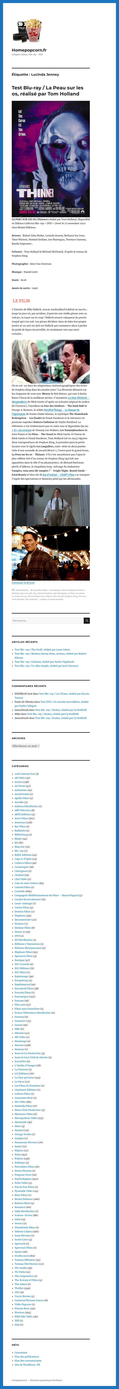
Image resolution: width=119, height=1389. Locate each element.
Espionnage (21, 976)
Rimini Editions (69, 590)
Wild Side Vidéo (24, 1316)
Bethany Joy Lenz (20, 593)
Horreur (19, 1045)
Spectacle (20, 1243)
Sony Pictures (22, 1235)
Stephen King (71, 596)
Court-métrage (23, 903)
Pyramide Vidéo (24, 1191)
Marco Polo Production (28, 1110)
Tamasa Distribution (26, 1263)
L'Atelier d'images (25, 1065)
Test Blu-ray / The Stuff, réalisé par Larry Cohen (42, 649)
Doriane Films (23, 927)
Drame (18, 931)
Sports (18, 1251)
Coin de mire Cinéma (26, 883)
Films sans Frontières (27, 1008)
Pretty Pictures (23, 1170)
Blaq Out (20, 846)
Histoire (19, 1033)
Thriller (80, 590)
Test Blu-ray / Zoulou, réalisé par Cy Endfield (61, 709)
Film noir (20, 1004)
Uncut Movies (22, 1296)
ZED (17, 1320)
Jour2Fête (20, 1061)
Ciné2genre (21, 871)
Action (18, 781)
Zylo (17, 1324)
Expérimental (22, 984)
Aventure (20, 822)
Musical (19, 1130)
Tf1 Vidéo (20, 1272)
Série (17, 1219)
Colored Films (22, 887)
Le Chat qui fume (24, 1077)
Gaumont (20, 1020)
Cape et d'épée (23, 858)
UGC (17, 1292)
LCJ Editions (22, 1073)
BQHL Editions (23, 854)
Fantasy (19, 1000)
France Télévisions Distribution (33, 1012)
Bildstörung (21, 834)
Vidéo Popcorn (23, 1304)
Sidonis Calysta (23, 1231)
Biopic (18, 838)
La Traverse (21, 1069)
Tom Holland (31, 599)
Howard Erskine (44, 593)
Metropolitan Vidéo (26, 1118)
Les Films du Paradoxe (27, 1085)
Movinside (21, 1122)
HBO (17, 1029)
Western (19, 1312)
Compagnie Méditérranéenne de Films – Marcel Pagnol (46, 895)
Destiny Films (22, 911)
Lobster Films (22, 1093)
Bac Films (20, 826)
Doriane (19, 923)
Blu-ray (32, 593)
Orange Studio (23, 1134)
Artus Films (21, 818)
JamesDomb (22, 590)
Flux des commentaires (28, 1360)
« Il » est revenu (21, 430)
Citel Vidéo (21, 879)
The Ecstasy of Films (26, 1280)
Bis (16, 842)
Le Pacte (19, 1081)
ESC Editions (22, 968)
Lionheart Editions (25, 1089)
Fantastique (55, 590)
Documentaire (23, 919)
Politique (20, 1162)
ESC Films (20, 972)
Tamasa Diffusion (25, 1259)
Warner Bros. (22, 1308)
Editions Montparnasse (28, 948)
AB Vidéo (20, 777)
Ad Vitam (20, 786)
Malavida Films (23, 1105)
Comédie (20, 891)
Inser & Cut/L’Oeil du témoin (31, 1057)
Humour (19, 1049)
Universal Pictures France (29, 1300)
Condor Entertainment (28, 899)
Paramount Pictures (26, 1142)
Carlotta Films (23, 862)
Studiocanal (21, 1255)
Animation (21, 790)
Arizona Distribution (26, 806)
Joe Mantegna (60, 593)
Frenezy (19, 1016)
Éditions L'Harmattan (27, 943)
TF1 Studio (21, 1267)
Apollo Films (22, 798)
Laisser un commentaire (51, 599)
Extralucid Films (24, 988)
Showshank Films (25, 1227)
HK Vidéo (20, 1037)
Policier (19, 1158)
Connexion (21, 1352)
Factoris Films (23, 992)
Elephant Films (23, 952)
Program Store (23, 1174)
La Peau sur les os (76, 593)
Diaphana (20, 915)
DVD (17, 935)
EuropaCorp (21, 980)
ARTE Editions (23, 814)
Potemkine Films (24, 1166)
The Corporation (24, 1276)
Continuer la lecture (23, 582)
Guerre (18, 1024)
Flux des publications (27, 1356)
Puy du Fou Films (24, 1186)
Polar (18, 1154)
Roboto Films (22, 1203)
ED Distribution (24, 939)
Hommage (21, 1041)
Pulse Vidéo (21, 1182)
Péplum (19, 1150)
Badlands (20, 830)
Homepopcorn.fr (29, 50)
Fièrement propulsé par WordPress (46, 1380)
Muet (18, 1126)
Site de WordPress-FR (27, 1364)
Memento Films (24, 1114)
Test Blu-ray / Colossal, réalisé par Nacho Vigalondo (44, 661)
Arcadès (19, 802)
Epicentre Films (24, 956)
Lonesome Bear (24, 1097)
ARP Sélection (23, 810)
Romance (20, 1207)
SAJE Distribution (25, 1211)
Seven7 (19, 1223)
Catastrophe (22, 867)
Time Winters (18, 599)
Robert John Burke (55, 596)
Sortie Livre (21, 1239)
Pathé (18, 1146)
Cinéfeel (19, 875)
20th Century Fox (25, 773)
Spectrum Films (24, 1247)
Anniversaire (22, 794)
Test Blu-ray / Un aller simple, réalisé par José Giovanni (46, 665)
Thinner (82, 596)
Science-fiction (24, 1215)
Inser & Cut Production (28, 1053)
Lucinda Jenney (19, 596)
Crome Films (22, 907)
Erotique (20, 960)
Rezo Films (21, 1195)
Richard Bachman (36, 596)
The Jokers (21, 1284)
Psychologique (23, 1178)
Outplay (19, 1138)
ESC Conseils (22, 964)
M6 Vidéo (20, 1101)
